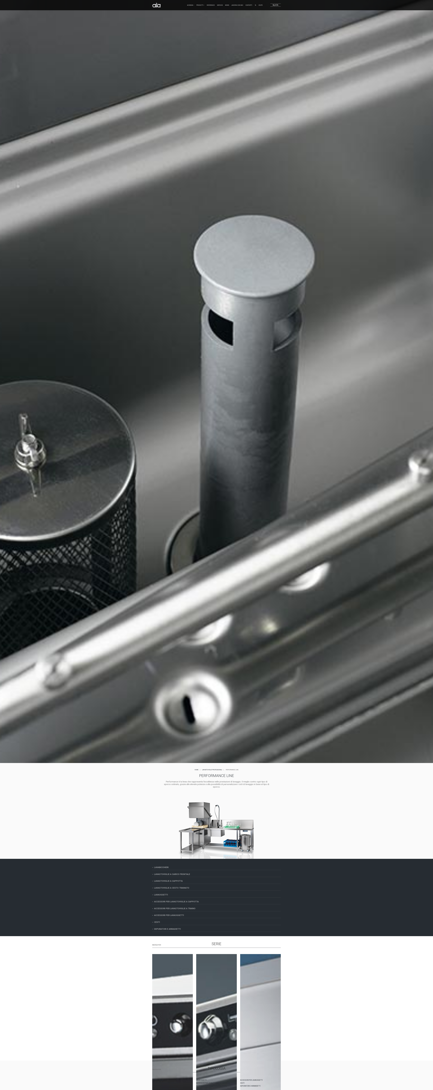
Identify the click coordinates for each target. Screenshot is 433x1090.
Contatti (248, 5)
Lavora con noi (237, 5)
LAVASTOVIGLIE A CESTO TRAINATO (165, 1089)
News (227, 5)
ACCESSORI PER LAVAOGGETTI (251, 1080)
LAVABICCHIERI (157, 1080)
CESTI (242, 1083)
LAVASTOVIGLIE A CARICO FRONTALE (165, 1083)
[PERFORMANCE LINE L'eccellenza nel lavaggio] (260, 998)
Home (196, 770)
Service (220, 5)
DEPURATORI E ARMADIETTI (250, 1086)
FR (262, 5)
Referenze (211, 5)
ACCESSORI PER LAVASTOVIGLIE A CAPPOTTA (213, 1083)
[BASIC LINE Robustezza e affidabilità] (172, 998)
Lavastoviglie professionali (212, 770)
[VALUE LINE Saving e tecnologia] (216, 998)
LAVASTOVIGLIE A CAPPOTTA (163, 1086)
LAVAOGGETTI (201, 1080)
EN (259, 5)
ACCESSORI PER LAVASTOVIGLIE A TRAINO (211, 1086)
